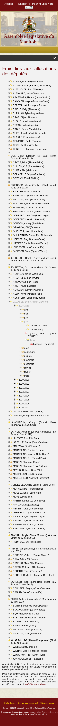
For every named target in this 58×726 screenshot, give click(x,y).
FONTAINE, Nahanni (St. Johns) (29, 207)
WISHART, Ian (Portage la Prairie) (30, 651)
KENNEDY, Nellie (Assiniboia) (28, 274)
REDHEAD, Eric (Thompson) (27, 542)
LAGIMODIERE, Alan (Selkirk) (28, 411)
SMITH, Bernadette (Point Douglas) (30, 606)
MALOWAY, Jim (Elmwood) (26, 446)
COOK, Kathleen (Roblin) (25, 145)
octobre (28, 356)
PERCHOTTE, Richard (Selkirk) (29, 528)
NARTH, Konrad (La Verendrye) (29, 501)
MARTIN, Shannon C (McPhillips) (30, 466)
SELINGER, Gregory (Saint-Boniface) (31, 588)
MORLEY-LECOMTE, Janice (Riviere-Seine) (33, 485)
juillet (27, 321)
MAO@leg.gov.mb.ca (35, 684)
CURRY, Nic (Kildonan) (24, 170)
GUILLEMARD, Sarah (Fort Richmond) (32, 235)
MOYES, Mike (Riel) (23, 497)
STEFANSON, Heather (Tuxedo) (29, 617)
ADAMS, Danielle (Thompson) (28, 81)
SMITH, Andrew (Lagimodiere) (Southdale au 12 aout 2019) (33, 600)
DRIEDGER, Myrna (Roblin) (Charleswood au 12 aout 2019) (33, 186)
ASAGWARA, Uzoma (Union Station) (31, 97)
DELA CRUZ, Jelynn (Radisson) (29, 174)
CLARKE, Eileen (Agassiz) (26, 137)
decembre (29, 364)
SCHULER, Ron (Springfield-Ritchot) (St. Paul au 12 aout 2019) (33, 583)
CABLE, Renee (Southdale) (27, 129)
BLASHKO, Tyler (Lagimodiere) (28, 113)
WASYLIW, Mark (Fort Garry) (27, 633)
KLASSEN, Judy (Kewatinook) (28, 290)
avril (26, 310)
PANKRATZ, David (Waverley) (28, 520)
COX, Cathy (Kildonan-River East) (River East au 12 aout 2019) (33, 157)
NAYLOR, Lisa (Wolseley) (26, 504)
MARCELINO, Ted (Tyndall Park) (29, 458)
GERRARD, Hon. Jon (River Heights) (31, 215)
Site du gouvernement (28, 703)
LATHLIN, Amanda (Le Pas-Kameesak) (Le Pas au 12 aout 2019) (33, 433)
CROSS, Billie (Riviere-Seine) (28, 162)
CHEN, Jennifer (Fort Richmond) (29, 133)
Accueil (9, 3)
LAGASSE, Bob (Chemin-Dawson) (30, 302)
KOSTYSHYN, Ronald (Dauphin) (29, 298)
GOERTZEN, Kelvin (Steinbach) (29, 219)
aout (26, 348)
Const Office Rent (38, 325)
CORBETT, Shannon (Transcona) (29, 149)
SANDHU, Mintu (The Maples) (28, 563)
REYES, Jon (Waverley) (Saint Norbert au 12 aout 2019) (33, 549)
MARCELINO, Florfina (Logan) (28, 450)
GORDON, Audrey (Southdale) (28, 223)
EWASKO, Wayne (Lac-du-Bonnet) (30, 195)
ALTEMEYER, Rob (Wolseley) (28, 89)
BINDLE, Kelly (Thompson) (26, 109)
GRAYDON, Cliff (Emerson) (26, 227)
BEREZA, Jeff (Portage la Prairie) (29, 105)
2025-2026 (24, 403)
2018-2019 (24, 306)
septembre (29, 352)
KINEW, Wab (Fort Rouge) (26, 282)
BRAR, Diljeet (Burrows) (25, 117)
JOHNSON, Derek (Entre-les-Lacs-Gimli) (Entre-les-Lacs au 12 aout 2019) (33, 259)
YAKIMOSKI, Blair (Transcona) (28, 659)
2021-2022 (24, 388)
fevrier (27, 372)
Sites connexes (47, 703)
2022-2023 (24, 392)
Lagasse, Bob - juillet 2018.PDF (42, 334)
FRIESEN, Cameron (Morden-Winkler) (32, 211)
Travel (33, 340)
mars (26, 376)
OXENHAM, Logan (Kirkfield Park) (30, 512)
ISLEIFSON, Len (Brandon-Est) (28, 247)
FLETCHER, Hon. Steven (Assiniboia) (32, 203)
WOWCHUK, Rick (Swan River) (29, 655)
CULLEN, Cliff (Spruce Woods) (28, 166)
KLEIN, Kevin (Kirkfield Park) (27, 294)
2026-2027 (24, 407)
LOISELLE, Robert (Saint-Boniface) (30, 442)
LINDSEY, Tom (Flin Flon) (26, 438)
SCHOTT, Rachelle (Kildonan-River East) (33, 575)
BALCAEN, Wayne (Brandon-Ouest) (31, 101)
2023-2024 (24, 396)
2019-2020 (24, 380)
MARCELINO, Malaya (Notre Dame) (31, 454)
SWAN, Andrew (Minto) (24, 625)
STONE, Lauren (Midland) (26, 621)
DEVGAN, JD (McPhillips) (26, 178)
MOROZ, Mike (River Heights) (28, 489)
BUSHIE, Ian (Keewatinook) (27, 121)
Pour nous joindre (42, 3)
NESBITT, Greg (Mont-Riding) (28, 508)
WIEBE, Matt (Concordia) (25, 647)
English (22, 3)
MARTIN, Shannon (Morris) (26, 462)
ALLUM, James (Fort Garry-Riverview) (32, 85)
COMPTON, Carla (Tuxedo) (27, 141)
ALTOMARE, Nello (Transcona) (28, 93)
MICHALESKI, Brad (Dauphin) (28, 474)
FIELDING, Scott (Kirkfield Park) (29, 199)
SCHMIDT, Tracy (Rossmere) (27, 571)
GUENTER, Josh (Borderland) (28, 231)
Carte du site (9, 703)
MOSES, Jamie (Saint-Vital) (27, 493)
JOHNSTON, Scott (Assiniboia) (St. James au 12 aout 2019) (33, 268)
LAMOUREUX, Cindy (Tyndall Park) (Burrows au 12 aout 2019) (33, 423)
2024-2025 (24, 399)
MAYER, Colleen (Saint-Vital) (27, 470)
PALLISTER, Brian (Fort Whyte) (28, 516)
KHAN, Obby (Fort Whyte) (26, 278)
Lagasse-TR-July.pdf (43, 344)
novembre (29, 360)
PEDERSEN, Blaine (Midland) (28, 524)
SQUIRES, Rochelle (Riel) (26, 613)
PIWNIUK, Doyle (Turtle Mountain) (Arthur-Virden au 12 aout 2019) (33, 536)
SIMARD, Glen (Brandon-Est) (27, 592)
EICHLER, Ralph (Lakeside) (27, 191)
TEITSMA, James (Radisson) (27, 629)
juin (26, 317)
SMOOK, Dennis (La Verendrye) (29, 610)
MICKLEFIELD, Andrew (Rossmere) (31, 478)
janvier (27, 368)
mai (26, 313)
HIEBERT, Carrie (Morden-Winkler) (30, 243)
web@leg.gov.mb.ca (38, 714)
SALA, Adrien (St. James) (25, 559)
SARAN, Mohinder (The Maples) (29, 567)
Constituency (36, 329)
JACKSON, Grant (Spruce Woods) (30, 251)
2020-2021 (24, 384)
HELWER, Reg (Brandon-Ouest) (29, 239)
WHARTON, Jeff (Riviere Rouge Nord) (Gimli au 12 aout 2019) (33, 641)
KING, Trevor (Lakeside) (25, 286)
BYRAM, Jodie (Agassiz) (25, 125)
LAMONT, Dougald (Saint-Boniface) (31, 415)
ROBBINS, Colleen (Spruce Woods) (31, 555)
